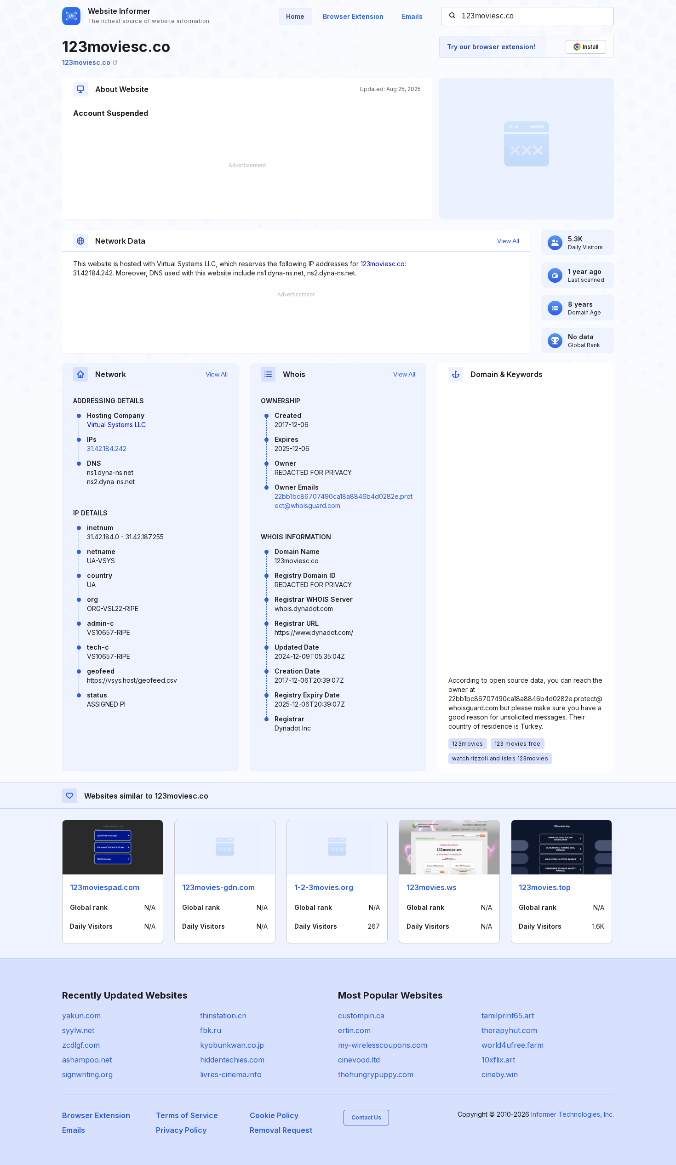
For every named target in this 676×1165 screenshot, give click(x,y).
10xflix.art (498, 1059)
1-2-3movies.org (323, 887)
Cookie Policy (274, 1115)
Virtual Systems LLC (116, 424)
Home (295, 16)
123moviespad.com (104, 887)
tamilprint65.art (507, 1015)
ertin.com (354, 1030)
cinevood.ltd (359, 1059)
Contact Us (366, 1117)
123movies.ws (432, 887)
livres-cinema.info (231, 1074)
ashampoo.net (87, 1059)
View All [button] (508, 241)
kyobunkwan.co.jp (232, 1045)
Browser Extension (353, 16)
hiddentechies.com (232, 1059)
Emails (412, 16)
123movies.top (545, 887)
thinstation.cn (223, 1015)
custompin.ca (361, 1015)
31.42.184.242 (106, 448)
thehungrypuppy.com (375, 1074)
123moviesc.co (86, 62)
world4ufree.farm (512, 1045)
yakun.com (81, 1015)
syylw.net (78, 1030)
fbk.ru (210, 1030)
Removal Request (281, 1130)
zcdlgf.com (81, 1045)
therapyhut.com (509, 1030)
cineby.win (499, 1074)
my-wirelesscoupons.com (382, 1045)
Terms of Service (187, 1115)
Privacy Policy (181, 1130)
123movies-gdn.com (218, 887)
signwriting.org (87, 1074)
